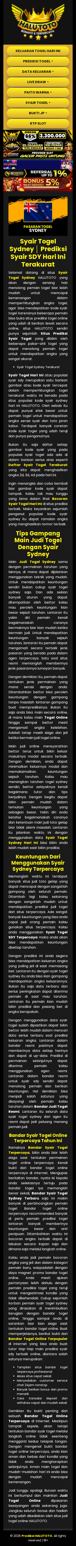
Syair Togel (37, 102)
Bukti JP (36, 113)
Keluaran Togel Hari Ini (38, 50)
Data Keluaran (36, 71)
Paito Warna (36, 92)
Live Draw (36, 82)
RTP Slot (38, 123)
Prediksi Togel (36, 61)
